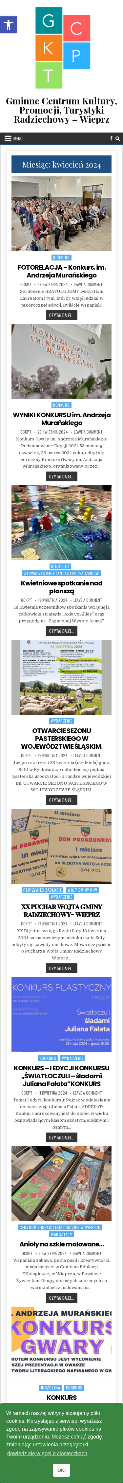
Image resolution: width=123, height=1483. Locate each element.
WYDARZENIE (61, 721)
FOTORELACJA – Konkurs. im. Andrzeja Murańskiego (62, 271)
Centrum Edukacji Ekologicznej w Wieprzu (60, 1227)
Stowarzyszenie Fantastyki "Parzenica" (61, 573)
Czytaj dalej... (63, 315)
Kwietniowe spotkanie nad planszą (61, 587)
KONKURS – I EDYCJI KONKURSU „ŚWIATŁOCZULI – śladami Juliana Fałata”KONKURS (61, 1075)
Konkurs (61, 257)
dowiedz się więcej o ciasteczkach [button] (47, 1453)
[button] (8, 24)
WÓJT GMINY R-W (82, 890)
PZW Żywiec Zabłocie (42, 890)
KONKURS (62, 1397)
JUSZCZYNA (50, 1387)
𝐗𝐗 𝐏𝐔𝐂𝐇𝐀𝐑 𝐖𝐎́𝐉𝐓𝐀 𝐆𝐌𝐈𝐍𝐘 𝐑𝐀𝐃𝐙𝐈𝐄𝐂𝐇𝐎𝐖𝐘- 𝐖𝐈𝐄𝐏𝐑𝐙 (61, 910)
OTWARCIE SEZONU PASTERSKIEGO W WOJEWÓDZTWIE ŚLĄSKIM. (61, 738)
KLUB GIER (60, 566)
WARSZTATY (61, 1234)
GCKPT (25, 284)
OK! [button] (61, 1470)
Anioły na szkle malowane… (61, 1244)
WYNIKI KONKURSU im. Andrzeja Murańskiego (62, 418)
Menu (18, 138)
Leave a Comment (88, 284)
